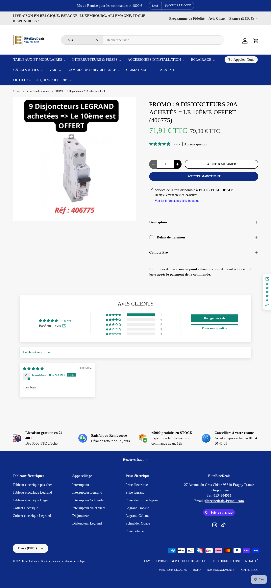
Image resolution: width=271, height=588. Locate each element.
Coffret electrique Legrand (32, 516)
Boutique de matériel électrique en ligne (63, 561)
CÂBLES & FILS (26, 70)
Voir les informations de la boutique (177, 200)
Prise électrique (137, 485)
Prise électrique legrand (143, 500)
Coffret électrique (25, 508)
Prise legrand (135, 492)
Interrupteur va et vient (88, 508)
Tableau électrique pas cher (32, 485)
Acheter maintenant (203, 176)
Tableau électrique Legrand (32, 492)
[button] (256, 41)
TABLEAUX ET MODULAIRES (37, 59)
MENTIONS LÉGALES (173, 569)
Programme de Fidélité (187, 18)
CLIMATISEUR (138, 70)
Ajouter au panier (221, 164)
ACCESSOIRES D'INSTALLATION (154, 59)
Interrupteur (80, 485)
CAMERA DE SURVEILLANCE (91, 70)
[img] (33, 369)
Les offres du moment (37, 91)
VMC (53, 70)
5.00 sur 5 (67, 321)
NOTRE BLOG (249, 569)
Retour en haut (133, 459)
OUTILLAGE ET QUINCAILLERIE (40, 80)
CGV (147, 561)
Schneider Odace (138, 523)
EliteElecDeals (30, 561)
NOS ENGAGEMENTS (220, 569)
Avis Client (217, 18)
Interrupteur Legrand (87, 492)
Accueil (17, 91)
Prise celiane (135, 531)
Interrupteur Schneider (88, 500)
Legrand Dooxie (137, 508)
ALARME (167, 70)
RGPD (197, 569)
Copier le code (179, 5)
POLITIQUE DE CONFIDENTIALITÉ (235, 561)
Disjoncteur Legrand (87, 523)
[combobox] (142, 40)
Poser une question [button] (214, 328)
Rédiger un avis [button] (214, 318)
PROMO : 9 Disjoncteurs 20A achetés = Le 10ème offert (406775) (81, 91)
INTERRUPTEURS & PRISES (94, 59)
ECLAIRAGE (201, 59)
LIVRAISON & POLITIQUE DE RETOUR (181, 561)
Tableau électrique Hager (31, 500)
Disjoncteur (80, 516)
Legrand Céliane (137, 516)
